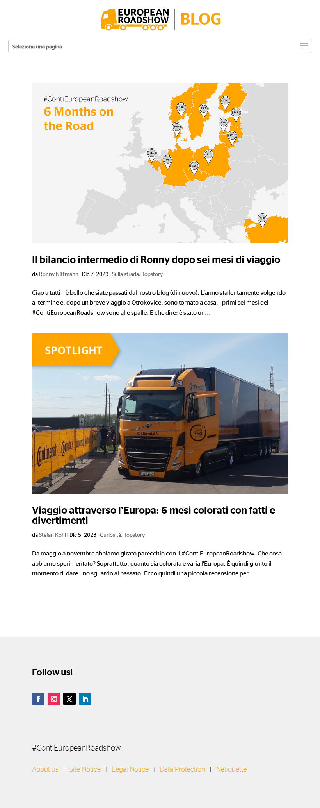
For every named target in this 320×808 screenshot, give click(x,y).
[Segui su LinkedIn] (85, 699)
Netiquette (231, 769)
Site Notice (85, 769)
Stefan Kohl (52, 534)
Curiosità (110, 534)
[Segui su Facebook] (38, 699)
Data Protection (182, 769)
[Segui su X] (69, 699)
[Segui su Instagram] (54, 699)
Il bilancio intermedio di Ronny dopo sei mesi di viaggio (156, 260)
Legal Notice (130, 769)
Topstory (152, 273)
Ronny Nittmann (58, 273)
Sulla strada (125, 273)
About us (45, 769)
